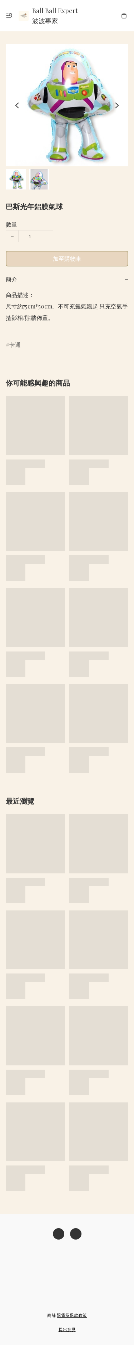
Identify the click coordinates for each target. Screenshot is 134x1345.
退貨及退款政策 (72, 1315)
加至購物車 (67, 258)
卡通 (15, 344)
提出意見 (67, 1329)
